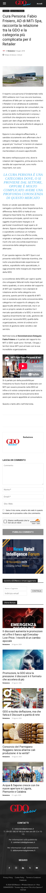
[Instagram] (16, 867)
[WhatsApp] (40, 61)
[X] (35, 61)
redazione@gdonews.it (24, 829)
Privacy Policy (8, 877)
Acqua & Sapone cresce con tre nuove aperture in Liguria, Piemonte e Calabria (21, 788)
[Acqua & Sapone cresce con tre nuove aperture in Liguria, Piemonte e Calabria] (23, 772)
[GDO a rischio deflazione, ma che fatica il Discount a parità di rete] (23, 698)
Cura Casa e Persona (17, 11)
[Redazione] (4, 51)
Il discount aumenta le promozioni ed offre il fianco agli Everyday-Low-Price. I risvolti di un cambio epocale (22, 636)
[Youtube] (36, 868)
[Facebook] (29, 61)
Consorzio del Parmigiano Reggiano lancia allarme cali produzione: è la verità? (19, 750)
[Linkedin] (23, 61)
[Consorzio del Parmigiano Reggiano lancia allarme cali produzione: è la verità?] (23, 733)
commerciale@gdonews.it (24, 842)
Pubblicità (23, 880)
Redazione (11, 51)
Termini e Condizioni (33, 877)
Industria (6, 11)
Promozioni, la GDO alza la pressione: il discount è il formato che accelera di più (22, 676)
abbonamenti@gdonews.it (24, 850)
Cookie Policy (19, 877)
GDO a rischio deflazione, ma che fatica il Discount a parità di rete (22, 713)
